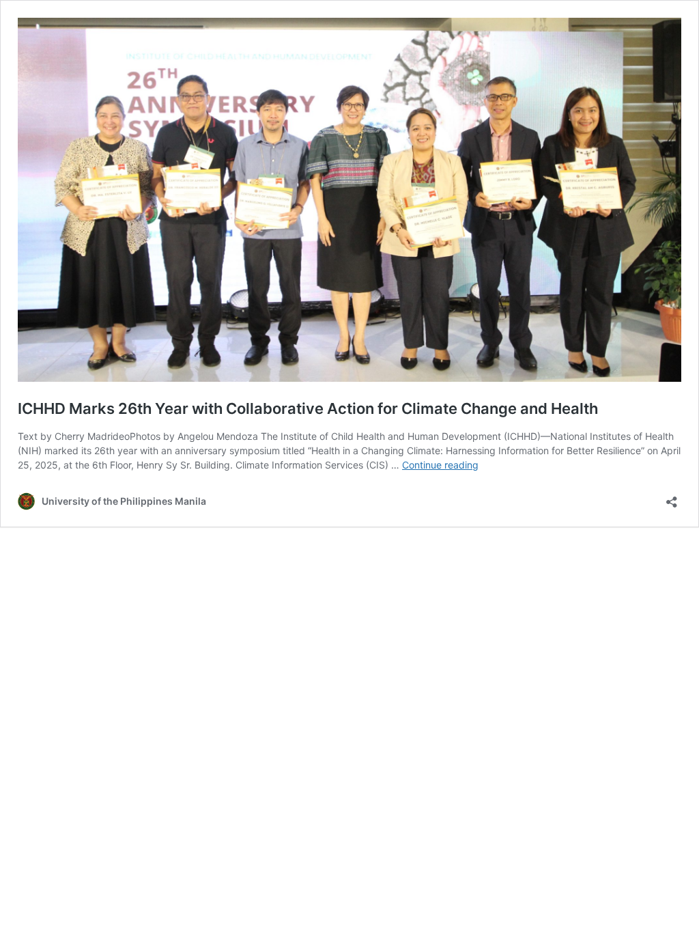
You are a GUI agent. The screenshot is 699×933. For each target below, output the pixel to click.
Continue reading (440, 465)
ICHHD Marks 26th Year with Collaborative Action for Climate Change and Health (308, 408)
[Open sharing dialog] (671, 497)
